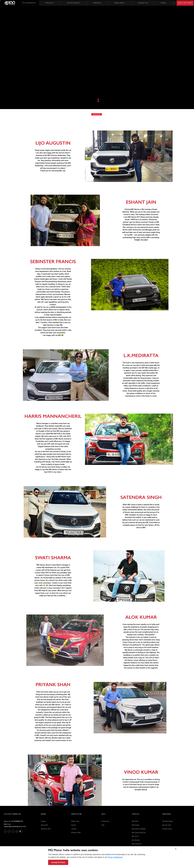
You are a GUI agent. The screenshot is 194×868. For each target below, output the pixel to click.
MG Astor (135, 821)
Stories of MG (45, 829)
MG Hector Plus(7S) (139, 832)
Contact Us (105, 821)
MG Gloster (136, 840)
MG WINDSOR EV (29, 3)
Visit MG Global (167, 821)
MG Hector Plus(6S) (139, 829)
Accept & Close (58, 862)
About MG (44, 825)
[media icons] (5, 831)
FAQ (103, 825)
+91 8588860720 (17, 821)
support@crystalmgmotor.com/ (15, 826)
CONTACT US (143, 3)
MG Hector (135, 825)
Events (73, 825)
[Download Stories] (97, 113)
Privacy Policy (167, 829)
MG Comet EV (137, 844)
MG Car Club (166, 825)
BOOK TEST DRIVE (185, 3)
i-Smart (73, 829)
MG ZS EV (135, 836)
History (43, 821)
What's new (75, 821)
